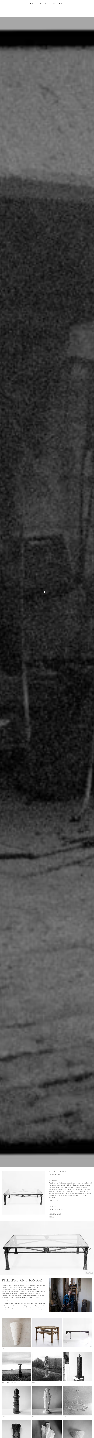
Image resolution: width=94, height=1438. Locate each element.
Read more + (23, 1311)
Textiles (66, 14)
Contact (66, 10)
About (57, 10)
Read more (53, 1200)
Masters (28, 10)
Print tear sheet (55, 1213)
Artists (36, 10)
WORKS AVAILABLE (79, 14)
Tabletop (57, 14)
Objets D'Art (45, 14)
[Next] (90, 1248)
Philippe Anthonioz (54, 1174)
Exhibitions (47, 10)
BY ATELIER (13, 14)
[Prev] (4, 1248)
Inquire (51, 1216)
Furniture (24, 14)
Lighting (34, 14)
